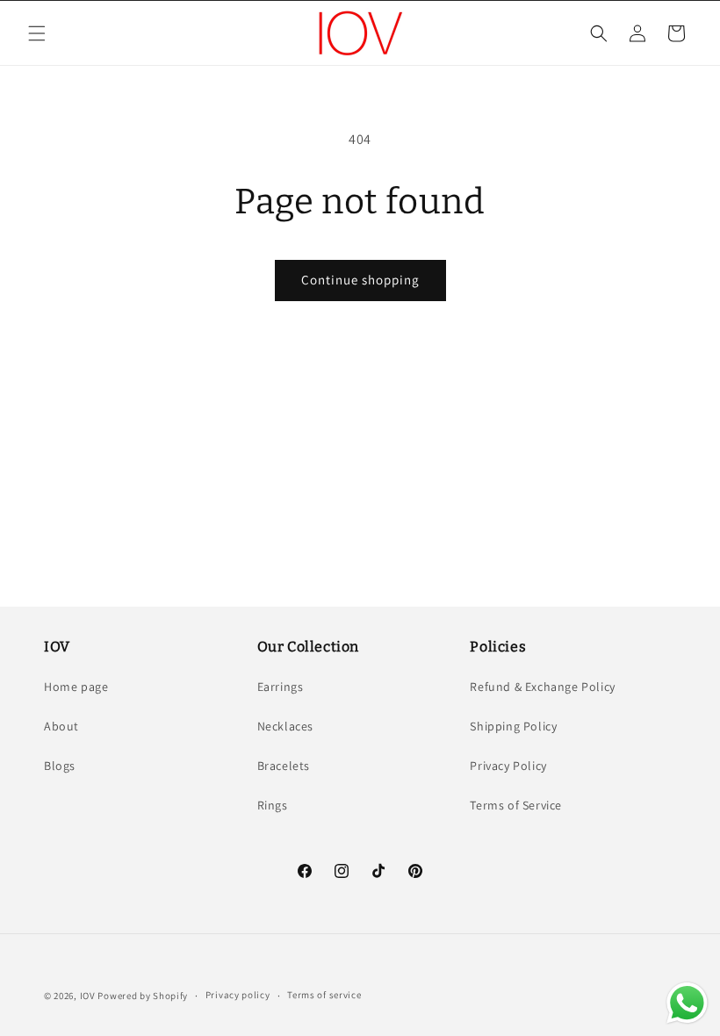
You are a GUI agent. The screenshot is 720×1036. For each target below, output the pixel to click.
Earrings (280, 686)
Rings (272, 805)
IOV (88, 995)
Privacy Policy (508, 765)
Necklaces (285, 726)
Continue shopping (360, 279)
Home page (76, 686)
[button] (37, 33)
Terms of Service (516, 805)
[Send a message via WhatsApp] (687, 1003)
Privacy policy (237, 995)
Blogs (60, 765)
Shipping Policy (513, 726)
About (61, 726)
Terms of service (324, 995)
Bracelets (283, 765)
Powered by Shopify (142, 995)
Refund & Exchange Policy (542, 686)
